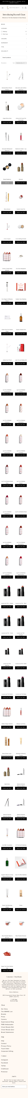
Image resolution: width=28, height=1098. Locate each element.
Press (3, 1016)
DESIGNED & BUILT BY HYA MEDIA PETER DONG (12, 1091)
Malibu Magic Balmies (7, 723)
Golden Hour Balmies (21, 299)
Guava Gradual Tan (21, 329)
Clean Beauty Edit (7, 1027)
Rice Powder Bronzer (21, 935)
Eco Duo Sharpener (21, 268)
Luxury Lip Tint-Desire (7, 694)
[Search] (22, 7)
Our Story (4, 1009)
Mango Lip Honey (21, 723)
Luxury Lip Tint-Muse (21, 694)
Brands (3, 1014)
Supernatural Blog (7, 1022)
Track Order (5, 1048)
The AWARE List (7, 1011)
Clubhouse (5, 1068)
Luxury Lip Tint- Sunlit (20, 663)
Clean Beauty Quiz (7, 1029)
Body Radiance (7, 179)
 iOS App (14, 999)
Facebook (4, 1063)
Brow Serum (7, 209)
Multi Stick (7, 784)
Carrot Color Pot (21, 209)
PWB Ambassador (7, 1024)
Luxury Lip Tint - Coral (7, 633)
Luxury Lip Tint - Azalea (7, 603)
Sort (14, 63)
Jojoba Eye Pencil (7, 360)
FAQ (2, 1041)
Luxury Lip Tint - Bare (20, 603)
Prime (20, 905)
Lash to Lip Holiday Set (21, 360)
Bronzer (21, 179)
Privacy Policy (6, 1046)
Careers (4, 1019)
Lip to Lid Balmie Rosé (21, 511)
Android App (14, 1001)
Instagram (4, 1060)
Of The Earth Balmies (20, 845)
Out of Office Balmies (21, 874)
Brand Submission (7, 1032)
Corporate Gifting (7, 1051)
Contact (4, 1043)
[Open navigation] (2, 7)
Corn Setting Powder (21, 238)
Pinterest (4, 1071)
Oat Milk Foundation (7, 845)
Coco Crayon (7, 238)
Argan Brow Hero (7, 118)
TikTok (3, 1065)
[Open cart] (25, 8)
